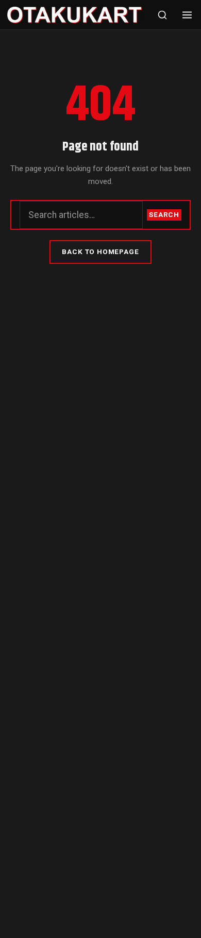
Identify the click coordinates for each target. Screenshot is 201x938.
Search (164, 214)
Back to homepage (100, 251)
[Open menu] (187, 15)
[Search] (162, 15)
